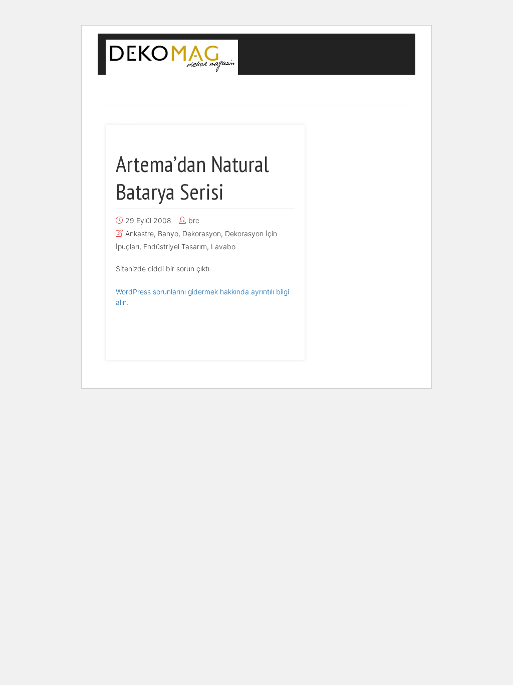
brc (193, 220)
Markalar (305, 90)
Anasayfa (123, 90)
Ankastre (139, 233)
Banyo (168, 233)
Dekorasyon (171, 90)
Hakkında (127, 120)
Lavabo (223, 246)
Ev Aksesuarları (367, 90)
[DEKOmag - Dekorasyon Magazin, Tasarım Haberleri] (172, 56)
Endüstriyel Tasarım (242, 90)
